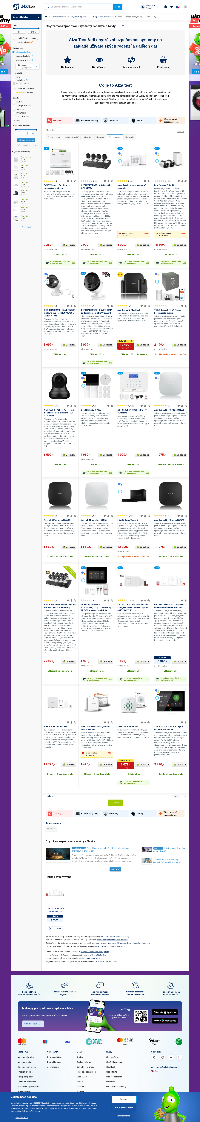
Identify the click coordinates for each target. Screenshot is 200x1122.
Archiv (52, 829)
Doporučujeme (54, 137)
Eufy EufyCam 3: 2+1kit (164, 185)
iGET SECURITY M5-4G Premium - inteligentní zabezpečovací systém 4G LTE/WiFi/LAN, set (133, 607)
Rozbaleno (20, 80)
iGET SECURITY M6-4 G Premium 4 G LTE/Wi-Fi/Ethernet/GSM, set (55, 910)
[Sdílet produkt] (123, 26)
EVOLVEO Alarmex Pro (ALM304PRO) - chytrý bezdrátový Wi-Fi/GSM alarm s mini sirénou (96, 607)
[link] (26, 227)
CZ (156, 1070)
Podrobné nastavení (124, 1107)
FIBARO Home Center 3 (127, 520)
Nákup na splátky (25, 1077)
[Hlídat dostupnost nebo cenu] (71, 181)
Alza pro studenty (114, 1077)
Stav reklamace (54, 1062)
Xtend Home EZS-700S (91, 410)
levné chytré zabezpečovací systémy (115, 937)
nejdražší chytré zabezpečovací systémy (112, 940)
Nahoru (50, 796)
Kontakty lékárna (84, 1062)
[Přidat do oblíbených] (68, 181)
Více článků (115, 869)
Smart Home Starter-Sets (96, 955)
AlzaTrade (110, 1082)
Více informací (22, 1118)
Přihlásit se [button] (150, 8)
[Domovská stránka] (46, 16)
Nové (18, 77)
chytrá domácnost (79, 848)
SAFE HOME (21, 117)
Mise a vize (82, 1077)
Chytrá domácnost (59, 17)
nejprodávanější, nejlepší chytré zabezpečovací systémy (129, 943)
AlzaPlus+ (110, 1067)
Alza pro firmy (112, 1057)
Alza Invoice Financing (116, 1086)
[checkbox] (26, 38)
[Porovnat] (75, 181)
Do (38, 28)
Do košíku (70, 245)
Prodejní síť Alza (25, 1072)
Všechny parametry (26, 140)
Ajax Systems (21, 105)
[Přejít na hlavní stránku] (24, 6)
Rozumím (123, 1099)
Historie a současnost (86, 1072)
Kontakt (80, 1057)
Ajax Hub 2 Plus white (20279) (94, 520)
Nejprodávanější (72, 137)
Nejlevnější (87, 137)
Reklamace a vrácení (27, 1067)
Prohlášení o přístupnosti (29, 1086)
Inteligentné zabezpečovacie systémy (95, 952)
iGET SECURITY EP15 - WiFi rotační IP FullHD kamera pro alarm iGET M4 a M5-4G (59, 413)
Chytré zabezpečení (79, 17)
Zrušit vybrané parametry (26, 145)
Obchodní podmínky (27, 1082)
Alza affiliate (111, 1072)
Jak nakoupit (53, 1067)
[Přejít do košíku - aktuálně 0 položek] (185, 6)
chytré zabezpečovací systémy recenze (109, 946)
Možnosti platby (25, 1062)
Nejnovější (129, 137)
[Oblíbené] (171, 6)
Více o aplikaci (30, 1024)
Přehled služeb (24, 1091)
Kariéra (80, 1082)
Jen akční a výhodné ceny (26, 38)
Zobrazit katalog (20, 17)
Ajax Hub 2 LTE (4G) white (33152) (169, 410)
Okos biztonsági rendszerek (106, 961)
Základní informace (85, 1067)
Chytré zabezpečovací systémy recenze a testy (135, 17)
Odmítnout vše (123, 1116)
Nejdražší (100, 137)
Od (14, 28)
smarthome (158, 848)
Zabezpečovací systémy (100, 17)
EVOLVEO (20, 113)
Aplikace (80, 1091)
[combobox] (78, 7)
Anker (18, 109)
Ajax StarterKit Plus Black (128, 310)
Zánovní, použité (22, 83)
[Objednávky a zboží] (165, 6)
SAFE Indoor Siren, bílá (127, 726)
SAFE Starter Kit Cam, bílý (55, 726)
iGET (18, 102)
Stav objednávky (54, 1057)
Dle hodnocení (115, 137)
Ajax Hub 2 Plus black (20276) (57, 520)
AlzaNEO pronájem (114, 1062)
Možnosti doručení (26, 1057)
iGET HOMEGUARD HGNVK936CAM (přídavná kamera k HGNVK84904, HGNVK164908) (59, 313)
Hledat (117, 7)
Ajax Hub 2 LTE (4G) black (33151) (169, 520)
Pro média (81, 1086)
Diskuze (180, 132)
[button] (133, 234)
